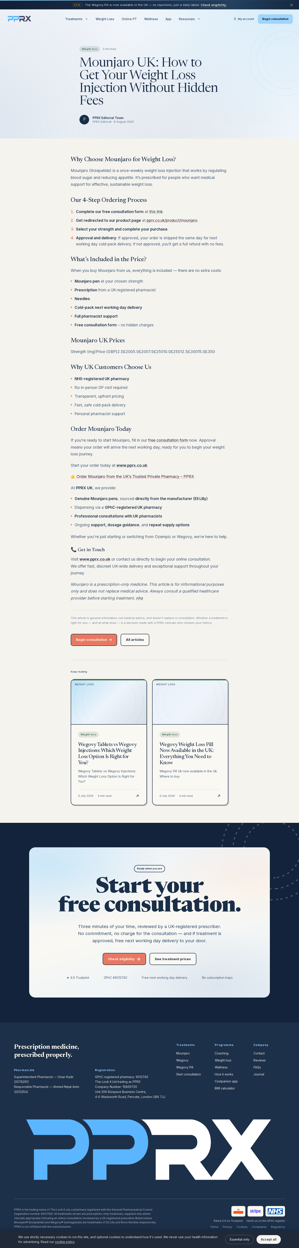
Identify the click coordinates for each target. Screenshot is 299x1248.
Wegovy (182, 1060)
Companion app (226, 1081)
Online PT (129, 19)
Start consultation (188, 1074)
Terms (214, 1227)
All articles (135, 640)
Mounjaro (183, 1053)
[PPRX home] (19, 19)
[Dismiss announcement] (291, 5)
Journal (258, 1074)
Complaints (259, 1227)
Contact (259, 1053)
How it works (224, 1074)
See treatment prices (173, 959)
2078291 (21, 1082)
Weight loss (223, 1060)
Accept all (268, 1239)
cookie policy (64, 1242)
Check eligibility (121, 959)
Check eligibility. (214, 5)
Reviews (259, 1060)
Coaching (222, 1053)
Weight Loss (105, 19)
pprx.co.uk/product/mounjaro (172, 220)
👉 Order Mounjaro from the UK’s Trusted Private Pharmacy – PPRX (132, 476)
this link (156, 212)
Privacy (227, 1227)
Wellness (151, 19)
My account (246, 19)
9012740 (142, 1077)
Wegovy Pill (184, 1067)
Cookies (242, 1227)
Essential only (239, 1239)
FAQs (257, 1067)
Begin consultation (275, 19)
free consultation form (168, 440)
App (168, 19)
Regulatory (278, 1227)
